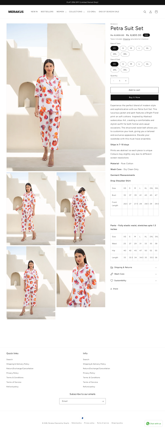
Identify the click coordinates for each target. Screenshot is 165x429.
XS (114, 48)
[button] (61, 11)
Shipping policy (117, 423)
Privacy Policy (12, 373)
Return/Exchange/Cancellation (20, 368)
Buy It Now (134, 97)
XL (147, 48)
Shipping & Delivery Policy (17, 364)
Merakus (51, 423)
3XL (125, 54)
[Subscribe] (103, 401)
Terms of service (103, 423)
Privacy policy (89, 423)
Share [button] (115, 289)
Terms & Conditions (15, 377)
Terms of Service (13, 382)
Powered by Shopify (62, 423)
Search (9, 359)
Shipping (126, 39)
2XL (115, 54)
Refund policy (12, 386)
